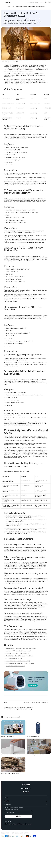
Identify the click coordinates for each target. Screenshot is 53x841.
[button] (2, 2)
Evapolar (7, 833)
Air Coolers (22, 707)
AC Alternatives (7, 707)
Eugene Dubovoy (28, 709)
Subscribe (18, 816)
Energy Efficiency (29, 707)
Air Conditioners (15, 707)
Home (9, 6)
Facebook (26, 702)
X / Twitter (32, 702)
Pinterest (38, 702)
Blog (13, 6)
